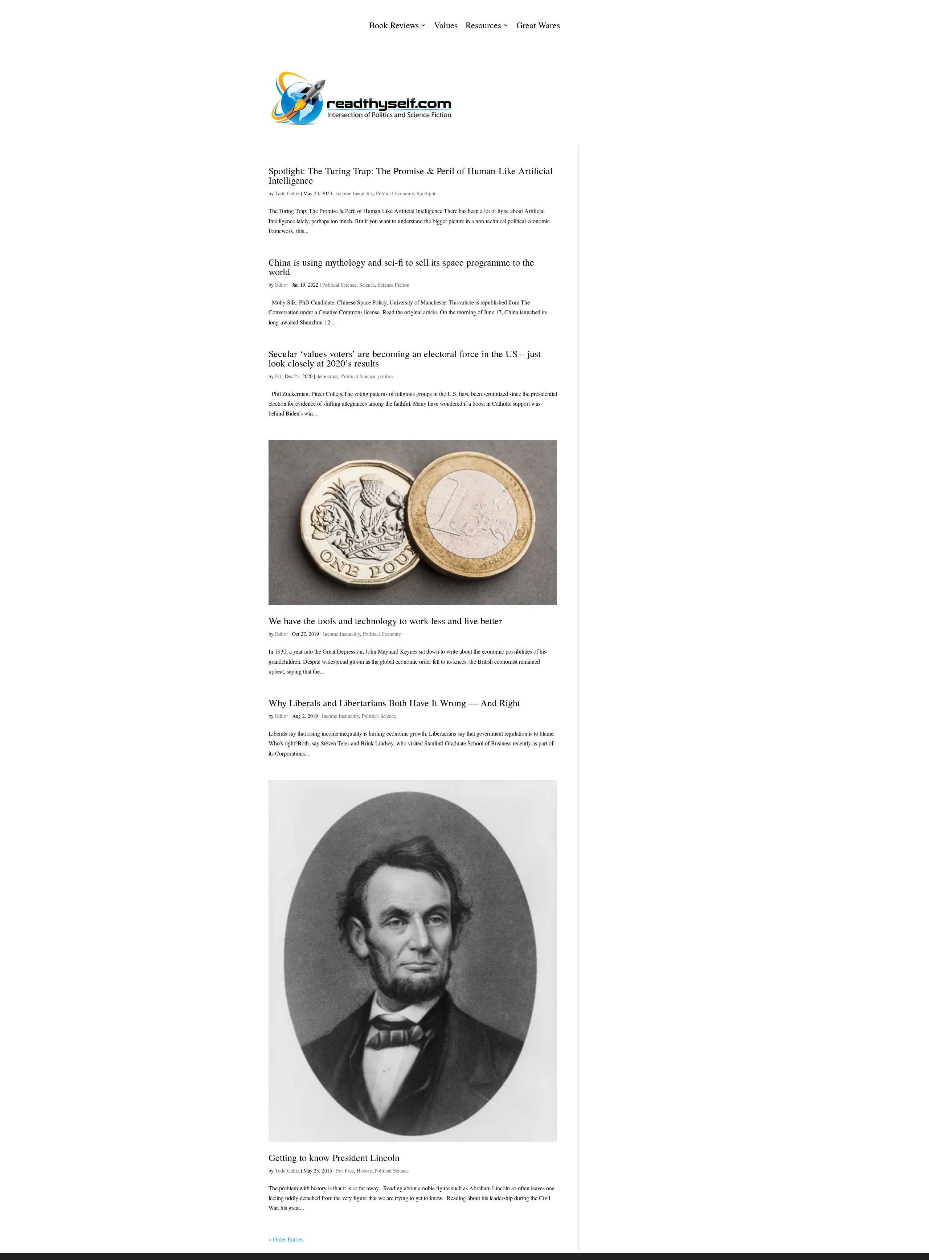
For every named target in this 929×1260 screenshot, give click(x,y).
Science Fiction (393, 284)
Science (367, 284)
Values (446, 26)
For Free (345, 1170)
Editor (281, 284)
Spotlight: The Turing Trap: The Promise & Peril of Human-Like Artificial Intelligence (411, 175)
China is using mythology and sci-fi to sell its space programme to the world (401, 267)
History (364, 1170)
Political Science (339, 284)
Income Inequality (354, 193)
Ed (278, 376)
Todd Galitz (287, 193)
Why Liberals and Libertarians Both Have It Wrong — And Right (394, 702)
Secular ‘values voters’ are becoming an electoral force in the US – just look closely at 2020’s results (405, 358)
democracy (327, 376)
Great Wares (538, 26)
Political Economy (395, 193)
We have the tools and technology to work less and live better (385, 620)
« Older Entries (286, 1239)
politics (385, 376)
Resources (483, 26)
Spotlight (426, 193)
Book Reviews (394, 26)
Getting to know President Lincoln (334, 1157)
